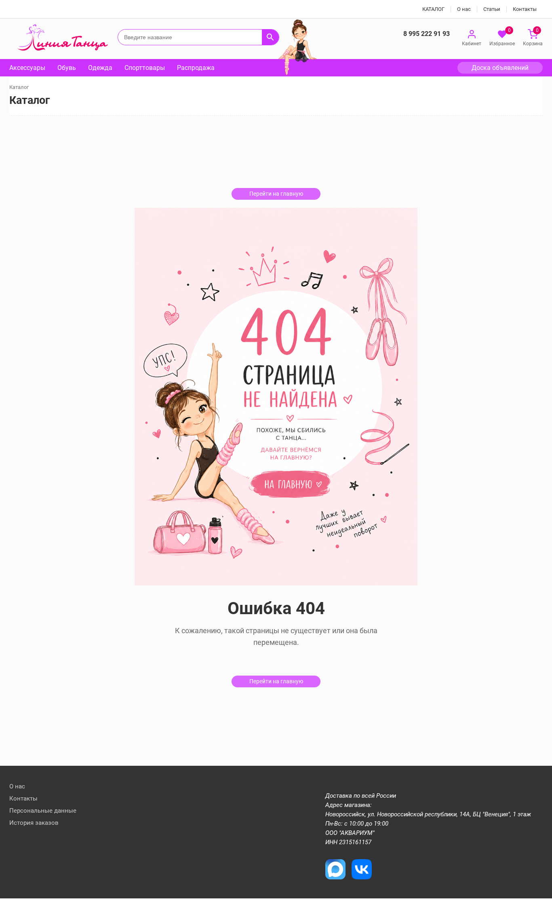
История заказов (34, 822)
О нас (464, 9)
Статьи (491, 9)
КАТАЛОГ (433, 9)
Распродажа (196, 68)
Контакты (525, 9)
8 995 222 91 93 (426, 34)
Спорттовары (144, 68)
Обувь (66, 68)
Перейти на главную (276, 193)
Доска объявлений (500, 68)
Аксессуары (27, 68)
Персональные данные (42, 810)
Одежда (100, 68)
